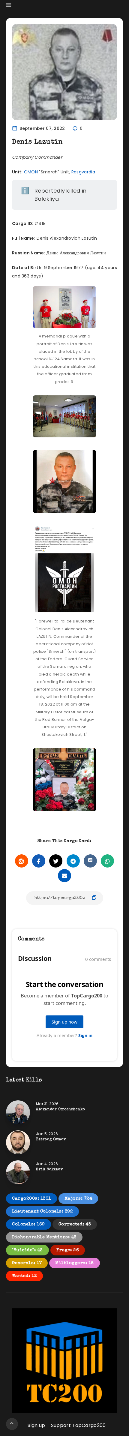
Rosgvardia (83, 172)
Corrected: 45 (74, 1224)
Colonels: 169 (28, 1224)
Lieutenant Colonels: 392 (42, 1211)
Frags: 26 (67, 1250)
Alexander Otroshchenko (60, 1109)
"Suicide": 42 (27, 1250)
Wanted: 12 (24, 1276)
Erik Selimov (49, 1169)
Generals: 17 (27, 1263)
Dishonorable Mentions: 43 (44, 1237)
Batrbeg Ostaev (51, 1139)
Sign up (36, 1425)
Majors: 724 (78, 1198)
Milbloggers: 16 (74, 1263)
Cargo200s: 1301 (31, 1198)
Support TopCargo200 (78, 1425)
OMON (31, 172)
